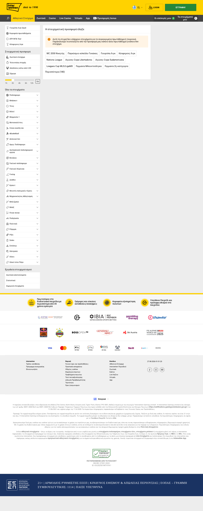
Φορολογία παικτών (72, 372)
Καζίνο (112, 372)
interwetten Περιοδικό (118, 367)
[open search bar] (8, 18)
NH (180, 434)
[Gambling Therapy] (132, 317)
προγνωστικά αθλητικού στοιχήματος (63, 438)
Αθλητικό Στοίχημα (117, 364)
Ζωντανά (113, 369)
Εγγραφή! (180, 7)
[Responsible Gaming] (77, 317)
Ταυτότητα (69, 383)
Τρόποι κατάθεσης (33, 364)
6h (26, 83)
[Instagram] (156, 370)
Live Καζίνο (114, 375)
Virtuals (112, 377)
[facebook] (149, 370)
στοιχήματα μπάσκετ (145, 432)
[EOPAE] (50, 317)
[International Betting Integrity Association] (103, 317)
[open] (101, 459)
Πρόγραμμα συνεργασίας (35, 367)
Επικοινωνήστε (31, 369)
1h (6, 83)
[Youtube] (162, 370)
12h (31, 83)
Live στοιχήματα (142, 436)
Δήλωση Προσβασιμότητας (75, 380)
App (111, 380)
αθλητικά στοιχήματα (30, 432)
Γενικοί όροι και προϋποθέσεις (76, 364)
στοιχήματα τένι (128, 432)
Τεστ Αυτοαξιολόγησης (73, 377)
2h (13, 83)
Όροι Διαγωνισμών (72, 385)
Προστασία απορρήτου (73, 367)
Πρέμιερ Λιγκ (162, 434)
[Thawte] (157, 317)
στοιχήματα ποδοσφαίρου (110, 432)
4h (19, 83)
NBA (173, 434)
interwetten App (180, 438)
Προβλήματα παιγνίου (73, 375)
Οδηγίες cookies (71, 369)
